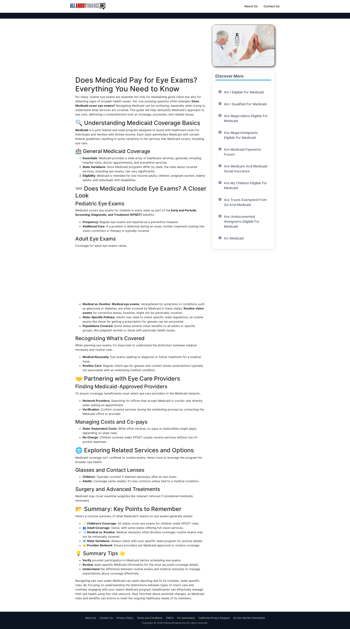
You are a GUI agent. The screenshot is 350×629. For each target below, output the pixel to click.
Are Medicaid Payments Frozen (242, 152)
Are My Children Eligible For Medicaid (245, 185)
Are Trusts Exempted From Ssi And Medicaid (245, 202)
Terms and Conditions (149, 617)
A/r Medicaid (234, 238)
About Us (251, 6)
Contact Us (272, 6)
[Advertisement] (140, 50)
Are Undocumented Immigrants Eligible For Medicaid (241, 221)
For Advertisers (186, 617)
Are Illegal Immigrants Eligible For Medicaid (241, 135)
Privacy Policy (124, 617)
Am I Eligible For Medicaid (244, 92)
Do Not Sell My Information (249, 617)
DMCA (170, 617)
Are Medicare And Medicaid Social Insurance (245, 168)
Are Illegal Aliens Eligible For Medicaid (246, 118)
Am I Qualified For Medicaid (245, 104)
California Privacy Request (214, 617)
